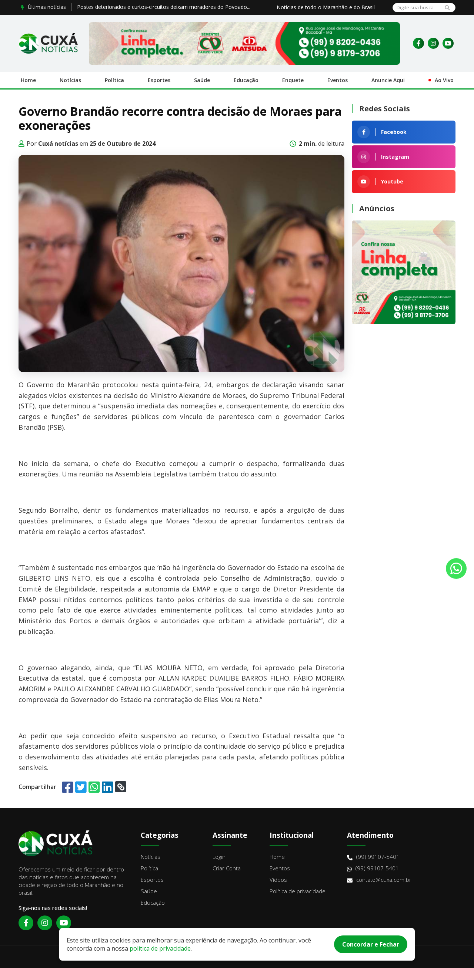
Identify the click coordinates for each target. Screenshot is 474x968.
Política (114, 80)
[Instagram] (433, 43)
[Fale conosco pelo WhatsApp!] (456, 568)
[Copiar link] (120, 786)
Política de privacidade (298, 891)
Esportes (159, 80)
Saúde (202, 80)
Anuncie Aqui (388, 80)
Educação (246, 80)
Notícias (70, 80)
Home (28, 80)
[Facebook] (418, 43)
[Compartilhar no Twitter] (81, 786)
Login (219, 856)
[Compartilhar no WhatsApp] (94, 786)
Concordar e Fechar (370, 944)
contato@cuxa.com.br (383, 879)
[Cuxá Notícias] (48, 43)
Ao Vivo (444, 80)
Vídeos (278, 879)
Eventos (337, 80)
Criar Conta (227, 868)
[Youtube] (448, 43)
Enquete (293, 80)
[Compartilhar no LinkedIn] (107, 786)
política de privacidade (160, 948)
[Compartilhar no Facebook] (67, 786)
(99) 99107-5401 (378, 856)
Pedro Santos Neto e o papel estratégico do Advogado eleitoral (153, 6)
